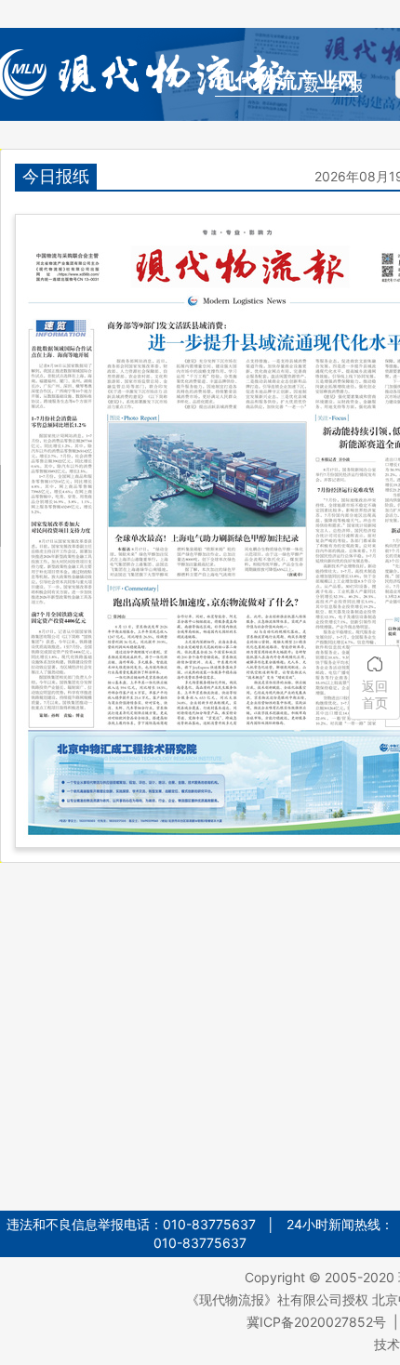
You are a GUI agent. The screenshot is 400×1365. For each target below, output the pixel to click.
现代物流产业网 (286, 80)
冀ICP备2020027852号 (316, 1322)
